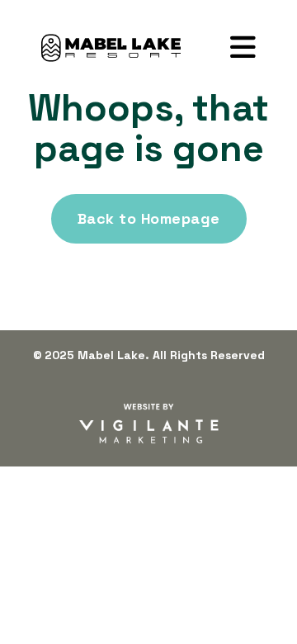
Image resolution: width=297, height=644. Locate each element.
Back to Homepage (149, 218)
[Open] (243, 47)
